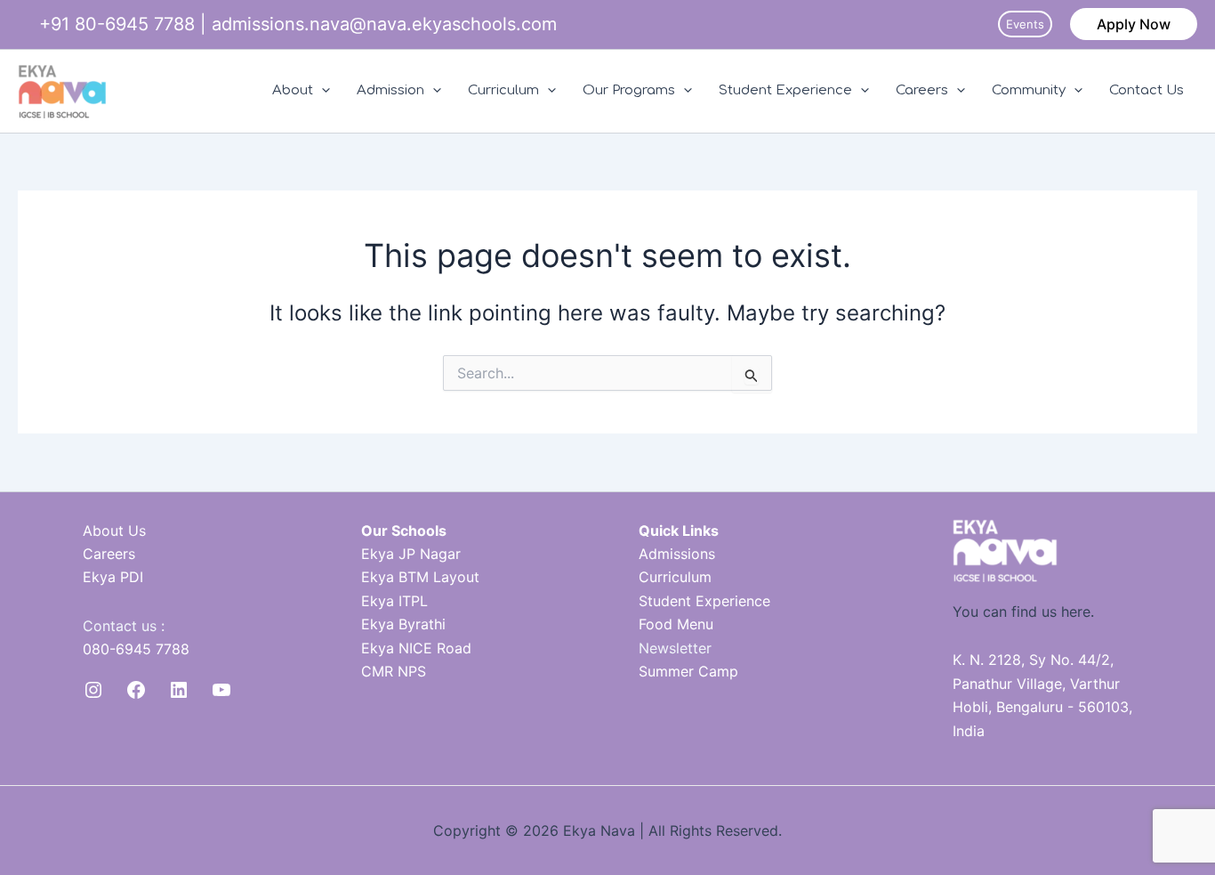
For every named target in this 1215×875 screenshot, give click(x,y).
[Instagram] (93, 690)
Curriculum (503, 90)
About (292, 90)
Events (1025, 24)
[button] (1133, 24)
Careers (922, 90)
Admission (390, 90)
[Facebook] (136, 690)
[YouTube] (221, 690)
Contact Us (1146, 90)
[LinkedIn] (178, 690)
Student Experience (785, 90)
